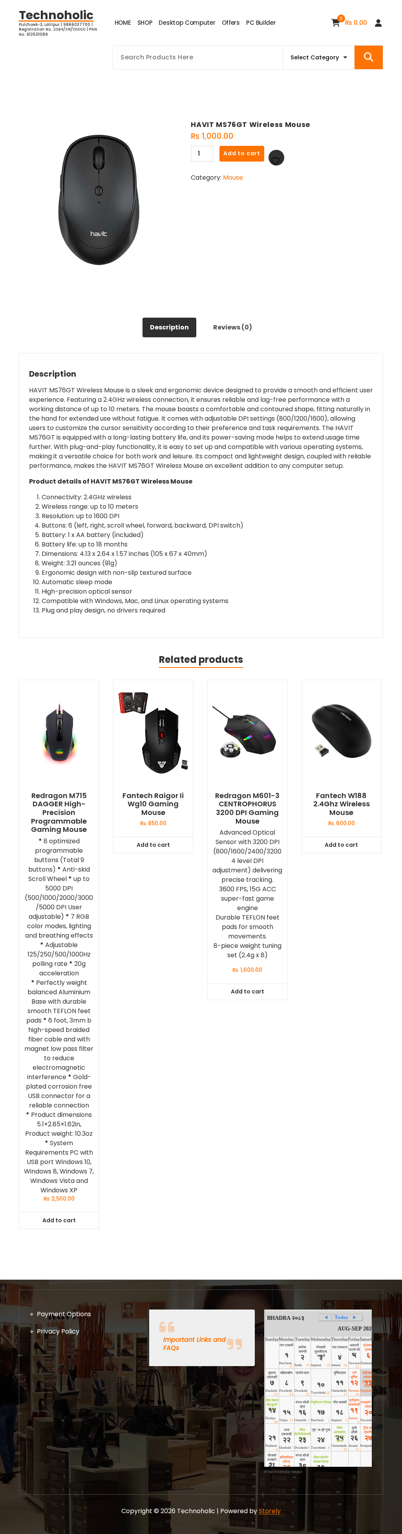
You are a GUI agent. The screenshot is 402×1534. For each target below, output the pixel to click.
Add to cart (241, 153)
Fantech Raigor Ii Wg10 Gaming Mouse (153, 804)
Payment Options (64, 1314)
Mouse (233, 177)
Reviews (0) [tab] (232, 327)
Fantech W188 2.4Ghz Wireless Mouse (341, 804)
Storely (270, 1511)
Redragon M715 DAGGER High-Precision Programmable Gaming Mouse (59, 812)
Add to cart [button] (59, 1220)
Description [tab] (169, 327)
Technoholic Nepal (285, 1472)
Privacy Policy (58, 1331)
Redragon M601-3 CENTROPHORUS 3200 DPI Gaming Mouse (247, 808)
